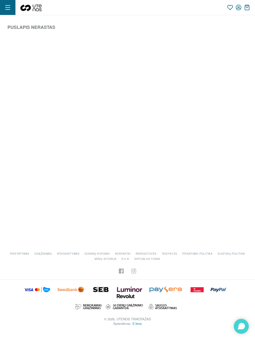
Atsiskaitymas (68, 253)
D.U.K (125, 259)
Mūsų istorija (106, 259)
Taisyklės (169, 253)
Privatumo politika (197, 253)
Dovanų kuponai (97, 253)
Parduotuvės (146, 253)
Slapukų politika (231, 253)
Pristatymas (19, 253)
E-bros (137, 323)
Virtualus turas (147, 259)
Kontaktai (123, 253)
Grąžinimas (43, 253)
